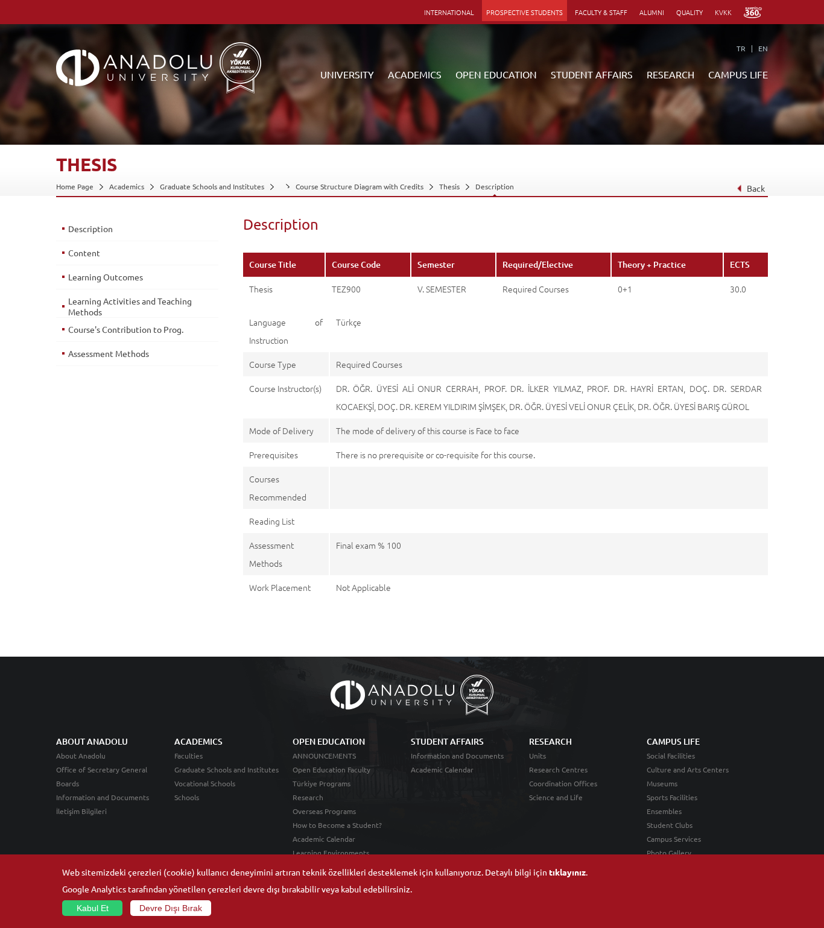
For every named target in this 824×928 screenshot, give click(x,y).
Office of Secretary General (101, 769)
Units (537, 755)
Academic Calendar (324, 839)
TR (741, 48)
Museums (662, 783)
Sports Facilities (672, 797)
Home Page (74, 186)
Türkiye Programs (321, 783)
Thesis (449, 186)
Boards (67, 783)
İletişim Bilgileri (81, 811)
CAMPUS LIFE (738, 74)
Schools (186, 797)
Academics (126, 186)
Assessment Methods (108, 353)
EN (763, 48)
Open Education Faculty (331, 769)
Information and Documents (102, 797)
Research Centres (558, 769)
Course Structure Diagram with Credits (359, 186)
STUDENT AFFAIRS (592, 74)
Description (494, 186)
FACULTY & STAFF (601, 12)
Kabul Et (93, 908)
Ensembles (664, 811)
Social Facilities (671, 755)
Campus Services (674, 839)
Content (84, 252)
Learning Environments (331, 852)
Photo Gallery (669, 852)
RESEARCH (670, 74)
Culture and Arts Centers (688, 769)
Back (756, 188)
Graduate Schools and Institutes (212, 186)
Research (308, 797)
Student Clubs (669, 825)
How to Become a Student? (337, 825)
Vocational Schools (204, 783)
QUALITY (689, 12)
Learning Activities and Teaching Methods (130, 306)
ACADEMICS (415, 74)
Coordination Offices (563, 783)
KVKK (723, 12)
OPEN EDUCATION (496, 74)
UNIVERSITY (347, 74)
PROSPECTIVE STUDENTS (524, 12)
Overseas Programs (324, 811)
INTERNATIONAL (449, 12)
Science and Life (556, 797)
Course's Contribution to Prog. (125, 329)
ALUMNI (651, 12)
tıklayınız (567, 871)
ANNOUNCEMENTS (324, 755)
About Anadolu (81, 755)
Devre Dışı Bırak (170, 908)
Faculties (188, 755)
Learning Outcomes (105, 276)
